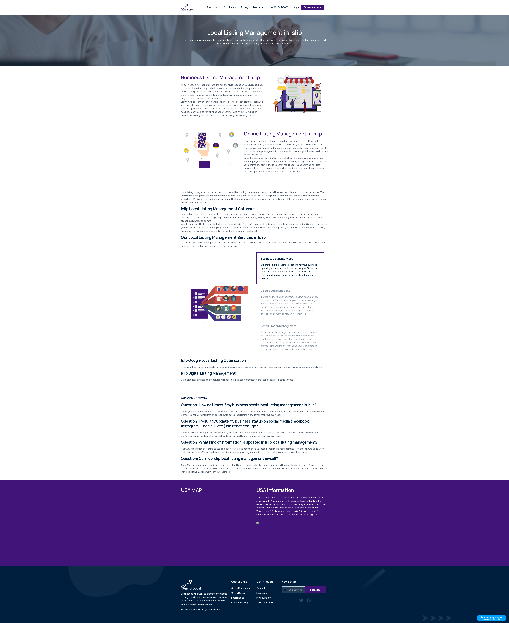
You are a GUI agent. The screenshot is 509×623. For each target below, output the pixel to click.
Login (296, 7)
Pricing (244, 7)
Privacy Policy (263, 597)
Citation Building (239, 602)
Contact (260, 588)
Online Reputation (240, 588)
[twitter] (301, 600)
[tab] (290, 268)
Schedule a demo (313, 7)
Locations (261, 592)
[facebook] (308, 600)
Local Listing (237, 597)
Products (212, 7)
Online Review (238, 592)
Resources (259, 7)
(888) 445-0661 (279, 7)
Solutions (229, 7)
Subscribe (315, 589)
